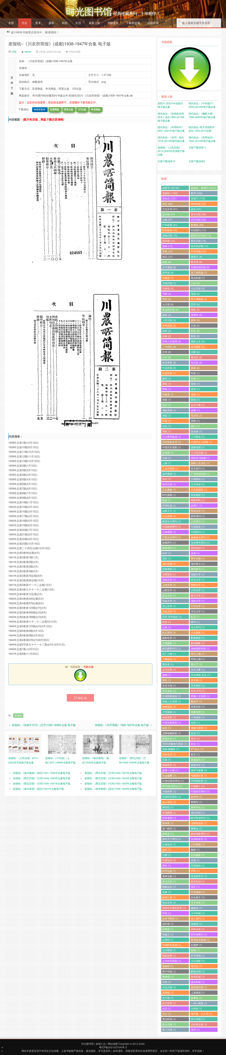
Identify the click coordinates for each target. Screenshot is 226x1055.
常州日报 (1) (198, 976)
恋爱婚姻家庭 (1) (171, 733)
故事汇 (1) (196, 505)
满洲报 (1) (168, 992)
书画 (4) (166, 293)
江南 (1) (166, 627)
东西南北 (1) (169, 574)
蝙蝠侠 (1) (196, 908)
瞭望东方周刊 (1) (171, 521)
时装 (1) (195, 373)
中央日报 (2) (169, 368)
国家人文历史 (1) (200, 463)
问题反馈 (153, 23)
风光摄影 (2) (198, 346)
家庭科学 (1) (198, 765)
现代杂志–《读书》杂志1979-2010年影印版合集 (171, 139)
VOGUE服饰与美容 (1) (174, 743)
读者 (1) (195, 553)
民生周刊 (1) (169, 632)
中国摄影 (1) (169, 643)
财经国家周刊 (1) (200, 833)
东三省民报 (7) (199, 272)
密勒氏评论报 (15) (201, 235)
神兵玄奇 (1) (169, 902)
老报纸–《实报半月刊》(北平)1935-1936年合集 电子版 (44, 725)
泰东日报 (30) (198, 214)
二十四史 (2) (169, 346)
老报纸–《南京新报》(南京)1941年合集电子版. (38, 788)
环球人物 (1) (198, 659)
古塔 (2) (166, 352)
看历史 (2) (196, 357)
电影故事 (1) (169, 955)
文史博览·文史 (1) (200, 675)
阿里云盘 (68, 109)
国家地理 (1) (198, 447)
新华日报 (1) (169, 484)
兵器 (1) (166, 759)
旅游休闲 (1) (169, 717)
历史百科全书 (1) (171, 442)
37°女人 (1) (197, 749)
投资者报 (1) (169, 818)
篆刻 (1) (166, 378)
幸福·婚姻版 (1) (170, 749)
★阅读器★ (38, 109)
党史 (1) (195, 886)
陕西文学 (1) (198, 585)
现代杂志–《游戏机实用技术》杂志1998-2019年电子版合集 (171, 117)
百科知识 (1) (198, 548)
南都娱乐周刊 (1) (200, 537)
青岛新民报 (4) (170, 309)
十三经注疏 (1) (199, 452)
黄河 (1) (195, 622)
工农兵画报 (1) (170, 468)
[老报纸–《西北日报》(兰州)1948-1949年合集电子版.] (135, 744)
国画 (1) (195, 420)
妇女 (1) (195, 743)
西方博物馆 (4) (199, 299)
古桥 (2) (195, 352)
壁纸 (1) (166, 865)
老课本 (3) (196, 315)
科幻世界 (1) (169, 1003)
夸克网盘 (95, 109)
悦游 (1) (195, 722)
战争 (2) (195, 320)
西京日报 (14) (198, 240)
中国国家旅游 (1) (171, 696)
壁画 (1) (166, 389)
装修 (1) (166, 500)
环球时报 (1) (169, 505)
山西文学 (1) (169, 590)
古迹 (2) (195, 325)
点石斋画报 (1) (199, 489)
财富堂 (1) (168, 833)
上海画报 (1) (198, 992)
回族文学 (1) (169, 611)
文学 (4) (195, 304)
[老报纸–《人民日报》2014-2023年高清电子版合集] (25, 744)
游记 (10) (167, 256)
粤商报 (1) (168, 976)
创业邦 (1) (196, 796)
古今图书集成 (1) (171, 436)
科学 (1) (166, 553)
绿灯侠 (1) (168, 923)
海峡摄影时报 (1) (200, 648)
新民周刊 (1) (198, 516)
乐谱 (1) (166, 982)
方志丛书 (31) (169, 209)
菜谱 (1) (195, 389)
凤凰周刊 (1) (169, 548)
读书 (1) (195, 1029)
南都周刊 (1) (169, 542)
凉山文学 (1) (169, 606)
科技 (65, 23)
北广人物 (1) (169, 653)
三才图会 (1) (198, 436)
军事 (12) (167, 251)
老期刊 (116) (198, 198)
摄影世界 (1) (169, 638)
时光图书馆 (87, 1043)
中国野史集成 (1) (171, 945)
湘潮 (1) (166, 675)
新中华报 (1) (169, 971)
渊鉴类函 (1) (169, 410)
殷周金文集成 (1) (200, 939)
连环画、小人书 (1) (201, 1013)
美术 (38, 23)
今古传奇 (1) (169, 516)
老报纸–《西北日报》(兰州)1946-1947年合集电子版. (113, 773)
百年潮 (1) (196, 680)
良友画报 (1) (198, 495)
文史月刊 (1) (198, 691)
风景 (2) (166, 330)
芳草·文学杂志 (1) (172, 616)
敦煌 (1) (195, 399)
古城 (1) (166, 458)
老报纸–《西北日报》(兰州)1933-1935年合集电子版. (113, 783)
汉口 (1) (166, 1013)
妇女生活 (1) (169, 754)
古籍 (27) (167, 219)
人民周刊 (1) (198, 521)
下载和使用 (133, 23)
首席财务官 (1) (199, 839)
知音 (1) (166, 728)
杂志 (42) (167, 203)
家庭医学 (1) (169, 765)
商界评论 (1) (198, 807)
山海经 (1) (168, 939)
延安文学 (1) (198, 579)
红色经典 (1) (169, 373)
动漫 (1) (195, 860)
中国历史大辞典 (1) (201, 442)
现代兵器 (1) (169, 881)
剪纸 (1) (166, 431)
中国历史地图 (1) (171, 447)
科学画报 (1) (198, 955)
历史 (24, 23)
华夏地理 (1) (198, 712)
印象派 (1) (168, 394)
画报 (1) (166, 399)
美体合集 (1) (169, 876)
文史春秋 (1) (198, 685)
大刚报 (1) (196, 1008)
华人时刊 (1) (198, 627)
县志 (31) (196, 209)
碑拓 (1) (166, 383)
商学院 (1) (168, 807)
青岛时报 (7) (198, 278)
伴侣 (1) (195, 738)
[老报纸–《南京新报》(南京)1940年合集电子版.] (98, 744)
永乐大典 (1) (198, 405)
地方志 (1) (196, 966)
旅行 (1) (195, 426)
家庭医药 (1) (198, 759)
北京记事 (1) (198, 669)
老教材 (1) (168, 966)
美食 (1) (195, 383)
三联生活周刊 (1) (171, 537)
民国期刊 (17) (198, 230)
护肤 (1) (195, 871)
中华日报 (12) (198, 251)
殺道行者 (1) (169, 897)
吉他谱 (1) (168, 452)
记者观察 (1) (169, 532)
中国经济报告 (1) (171, 796)
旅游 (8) (166, 262)
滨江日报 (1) (198, 1019)
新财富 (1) (168, 823)
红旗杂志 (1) (169, 844)
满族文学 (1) (198, 601)
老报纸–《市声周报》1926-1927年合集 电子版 (122, 725)
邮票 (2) (195, 336)
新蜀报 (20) (197, 225)
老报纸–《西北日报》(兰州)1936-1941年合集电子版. (42, 783)
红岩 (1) (166, 622)
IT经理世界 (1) (199, 781)
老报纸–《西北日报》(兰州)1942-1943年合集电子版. (113, 778)
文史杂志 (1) (169, 691)
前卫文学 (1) (169, 595)
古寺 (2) (166, 357)
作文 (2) (195, 330)
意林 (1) (166, 558)
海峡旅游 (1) (169, 706)
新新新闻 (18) (169, 230)
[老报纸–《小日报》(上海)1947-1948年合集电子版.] (62, 744)
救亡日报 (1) (169, 1029)
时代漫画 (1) (169, 495)
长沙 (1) (166, 1008)
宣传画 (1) (196, 431)
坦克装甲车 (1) (199, 876)
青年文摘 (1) (198, 558)
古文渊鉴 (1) (169, 489)
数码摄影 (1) (198, 643)
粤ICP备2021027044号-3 (113, 1047)
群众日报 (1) (169, 1024)
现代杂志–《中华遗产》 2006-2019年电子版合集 (202, 105)
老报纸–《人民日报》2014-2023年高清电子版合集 (171, 151)
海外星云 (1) (198, 563)
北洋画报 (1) (169, 950)
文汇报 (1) (168, 998)
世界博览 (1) (169, 569)
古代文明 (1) (169, 669)
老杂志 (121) (169, 198)
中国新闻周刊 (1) (171, 526)
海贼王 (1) (168, 934)
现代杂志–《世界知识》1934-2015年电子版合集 (202, 139)
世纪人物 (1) (198, 653)
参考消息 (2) (169, 325)
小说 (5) (195, 283)
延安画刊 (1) (198, 468)
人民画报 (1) (198, 844)
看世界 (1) (168, 664)
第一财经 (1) (169, 828)
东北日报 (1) (169, 987)
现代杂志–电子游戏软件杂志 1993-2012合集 (202, 128)
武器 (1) (166, 420)
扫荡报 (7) (168, 278)
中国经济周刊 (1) (200, 791)
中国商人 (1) (198, 786)
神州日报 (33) (198, 203)
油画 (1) (195, 394)
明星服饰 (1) (198, 865)
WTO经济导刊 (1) (172, 786)
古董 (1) (166, 855)
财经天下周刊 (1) (171, 839)
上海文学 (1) (169, 585)
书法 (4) (166, 299)
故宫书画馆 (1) (170, 918)
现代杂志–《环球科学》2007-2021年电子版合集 (171, 128)
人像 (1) (166, 463)
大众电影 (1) (198, 961)
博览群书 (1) (198, 569)
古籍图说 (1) (198, 479)
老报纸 (18, 715)
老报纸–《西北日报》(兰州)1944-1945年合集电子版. (42, 778)
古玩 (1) (166, 426)
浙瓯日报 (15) (169, 235)
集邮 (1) (195, 849)
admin (28, 51)
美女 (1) (166, 849)
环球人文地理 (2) (171, 341)
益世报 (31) (168, 214)
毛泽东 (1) (196, 415)
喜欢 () (82, 698)
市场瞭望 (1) (169, 812)
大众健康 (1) (169, 775)
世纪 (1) (166, 680)
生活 (78, 23)
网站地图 (113, 1043)
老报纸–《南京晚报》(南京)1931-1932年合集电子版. (42, 773)
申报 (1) (166, 913)
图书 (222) (197, 193)
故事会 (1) (196, 998)
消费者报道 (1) (199, 823)
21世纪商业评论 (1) (173, 781)
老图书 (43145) (170, 188)
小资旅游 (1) (198, 717)
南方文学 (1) (198, 595)
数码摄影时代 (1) (171, 648)
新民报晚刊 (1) (199, 934)
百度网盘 (54, 109)
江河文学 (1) (198, 606)
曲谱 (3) (166, 315)
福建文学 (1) (198, 574)
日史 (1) (166, 405)
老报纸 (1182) (170, 193)
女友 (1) (195, 733)
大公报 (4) (168, 304)
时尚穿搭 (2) (169, 362)
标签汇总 (101, 1043)
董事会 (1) (196, 828)
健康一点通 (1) (170, 770)
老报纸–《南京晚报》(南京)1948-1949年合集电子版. (113, 788)
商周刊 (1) (196, 802)
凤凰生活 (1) (169, 738)
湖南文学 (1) (169, 579)
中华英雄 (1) (198, 892)
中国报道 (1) (198, 526)
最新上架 (94, 23)
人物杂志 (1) (169, 659)
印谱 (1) (195, 378)
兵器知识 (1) (169, 860)
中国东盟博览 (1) (171, 722)
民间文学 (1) (198, 510)
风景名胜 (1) (198, 706)
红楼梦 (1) (196, 945)
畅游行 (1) (196, 701)
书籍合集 (88, 667)
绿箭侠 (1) (196, 923)
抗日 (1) (166, 479)
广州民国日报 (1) (200, 473)
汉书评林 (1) (198, 484)
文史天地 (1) (169, 685)
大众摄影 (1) (198, 632)
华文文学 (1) (198, 611)
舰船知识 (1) (169, 886)
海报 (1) (166, 415)
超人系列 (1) (198, 918)
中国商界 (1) (169, 791)
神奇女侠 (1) (198, 929)
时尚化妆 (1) (169, 871)
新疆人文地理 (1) (171, 701)
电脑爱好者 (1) (199, 775)
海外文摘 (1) (169, 563)
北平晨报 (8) (169, 267)
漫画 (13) (167, 246)
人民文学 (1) (198, 590)
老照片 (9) (196, 256)
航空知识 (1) (198, 881)
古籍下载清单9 (197, 161)
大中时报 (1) (198, 913)
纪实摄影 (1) (198, 855)
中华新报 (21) (169, 225)
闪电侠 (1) (168, 929)
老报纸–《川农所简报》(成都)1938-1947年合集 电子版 (59, 43)
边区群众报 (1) (199, 1024)
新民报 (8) (168, 272)
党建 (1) (166, 892)
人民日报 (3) (169, 320)
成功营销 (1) (198, 812)
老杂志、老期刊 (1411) (203, 188)
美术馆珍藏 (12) (200, 246)
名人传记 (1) (169, 802)
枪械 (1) (195, 950)
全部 (11, 23)
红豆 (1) (195, 616)
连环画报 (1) (169, 473)
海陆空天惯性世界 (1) (174, 908)
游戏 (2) (195, 368)
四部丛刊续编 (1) (200, 458)
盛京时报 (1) (198, 982)
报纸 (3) (195, 309)
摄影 (51, 23)
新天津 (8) (196, 262)
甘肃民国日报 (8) (200, 267)
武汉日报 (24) (198, 219)
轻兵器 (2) (196, 362)
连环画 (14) (168, 240)
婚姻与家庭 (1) (199, 728)
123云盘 (81, 109)
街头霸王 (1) (198, 897)
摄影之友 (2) (198, 341)
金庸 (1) (195, 410)
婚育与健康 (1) (199, 770)
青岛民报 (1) (169, 1019)
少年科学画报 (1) (171, 961)
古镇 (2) (166, 336)
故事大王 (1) (169, 510)
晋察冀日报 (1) (199, 987)
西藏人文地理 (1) (200, 696)
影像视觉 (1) (198, 638)
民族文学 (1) (169, 601)
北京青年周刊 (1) (200, 542)
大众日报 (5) (198, 288)
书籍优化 (113, 23)
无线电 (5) (168, 288)
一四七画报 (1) (199, 1003)
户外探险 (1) (169, 712)
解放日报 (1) (198, 971)
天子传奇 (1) (198, 902)
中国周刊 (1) (198, 532)
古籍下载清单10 (166, 161)
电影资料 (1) (198, 500)
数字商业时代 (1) (200, 818)
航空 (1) (195, 754)
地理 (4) (195, 293)
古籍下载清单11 (197, 147)
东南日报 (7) (169, 283)
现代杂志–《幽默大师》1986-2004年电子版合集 (202, 115)
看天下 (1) (196, 664)
